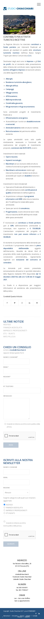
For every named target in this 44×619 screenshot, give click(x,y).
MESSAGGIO (7, 396)
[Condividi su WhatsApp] (22, 303)
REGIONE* (6, 376)
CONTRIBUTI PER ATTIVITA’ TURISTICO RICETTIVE (17, 38)
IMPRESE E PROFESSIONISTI (15, 330)
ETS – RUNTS (9, 333)
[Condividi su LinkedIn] (29, 303)
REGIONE (6, 488)
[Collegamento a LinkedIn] (39, 613)
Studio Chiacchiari (25, 577)
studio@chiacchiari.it (18, 350)
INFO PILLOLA (9, 336)
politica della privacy (15, 526)
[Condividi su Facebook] (7, 303)
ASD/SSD (7, 324)
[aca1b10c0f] (19, 24)
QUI (29, 55)
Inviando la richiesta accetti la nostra (23, 425)
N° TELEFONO (8, 386)
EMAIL (5, 477)
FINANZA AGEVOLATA (12, 327)
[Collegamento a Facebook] (35, 613)
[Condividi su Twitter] (14, 303)
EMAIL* (5, 367)
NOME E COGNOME (10, 467)
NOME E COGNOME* (10, 357)
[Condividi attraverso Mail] (37, 303)
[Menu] (38, 4)
